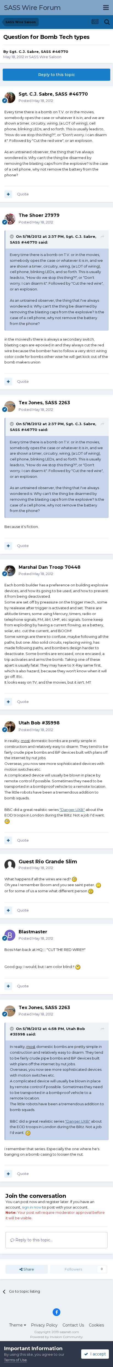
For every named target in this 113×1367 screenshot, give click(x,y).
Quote (23, 194)
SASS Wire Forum (32, 8)
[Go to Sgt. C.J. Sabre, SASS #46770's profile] (9, 97)
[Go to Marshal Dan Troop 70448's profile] (9, 570)
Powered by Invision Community (56, 1337)
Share (28, 1269)
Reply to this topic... (33, 1239)
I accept (97, 1354)
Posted (36, 100)
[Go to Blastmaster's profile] (9, 935)
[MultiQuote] (8, 194)
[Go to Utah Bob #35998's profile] (9, 726)
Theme (16, 1325)
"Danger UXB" (72, 809)
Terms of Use (15, 1360)
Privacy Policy (44, 1325)
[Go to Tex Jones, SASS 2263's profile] (9, 406)
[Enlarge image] (7, 821)
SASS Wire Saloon (45, 57)
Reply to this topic (56, 74)
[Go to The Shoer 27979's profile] (9, 219)
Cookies (96, 1325)
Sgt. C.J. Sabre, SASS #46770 (38, 51)
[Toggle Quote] (12, 236)
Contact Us (73, 1325)
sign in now (31, 1207)
